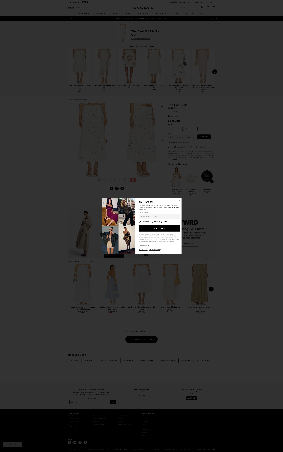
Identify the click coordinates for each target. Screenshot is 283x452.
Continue (159, 228)
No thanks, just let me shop (150, 250)
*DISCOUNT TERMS (144, 245)
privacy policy (175, 239)
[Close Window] (180, 200)
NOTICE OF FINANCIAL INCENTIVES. (167, 241)
